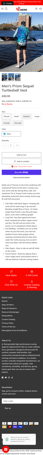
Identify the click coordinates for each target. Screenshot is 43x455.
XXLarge (18, 123)
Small (16, 116)
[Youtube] (6, 377)
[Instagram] (9, 377)
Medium (26, 116)
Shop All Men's (8, 305)
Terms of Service (8, 327)
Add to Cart (21, 155)
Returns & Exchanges (10, 312)
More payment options (21, 177)
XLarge (7, 123)
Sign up (8, 408)
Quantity (5, 140)
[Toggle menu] (2, 8)
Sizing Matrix (7, 316)
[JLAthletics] (21, 8)
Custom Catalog (8, 319)
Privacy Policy (7, 323)
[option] (21, 42)
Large (37, 116)
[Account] (35, 8)
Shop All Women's (9, 308)
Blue (9, 134)
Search (4, 301)
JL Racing (8, 104)
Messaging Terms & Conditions (14, 330)
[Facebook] (2, 377)
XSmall (6, 116)
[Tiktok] (12, 377)
